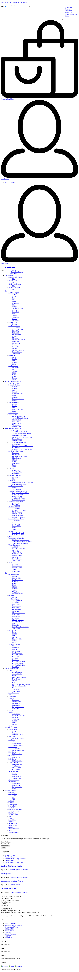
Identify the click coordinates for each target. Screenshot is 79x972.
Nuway (14, 324)
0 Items (12, 99)
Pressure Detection (14, 507)
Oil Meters (15, 503)
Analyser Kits (12, 794)
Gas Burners (12, 355)
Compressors (16, 454)
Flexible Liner (12, 280)
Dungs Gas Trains (17, 494)
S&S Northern (16, 489)
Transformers (16, 353)
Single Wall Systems (14, 284)
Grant (14, 583)
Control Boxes (16, 334)
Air (13, 522)
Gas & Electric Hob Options (21, 684)
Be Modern (15, 367)
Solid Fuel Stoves (13, 771)
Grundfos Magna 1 (18, 533)
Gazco (14, 374)
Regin (10, 818)
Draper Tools (12, 806)
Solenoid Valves (17, 439)
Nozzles (14, 623)
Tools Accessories (10, 790)
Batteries (11, 801)
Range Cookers (13, 762)
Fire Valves (15, 647)
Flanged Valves (17, 555)
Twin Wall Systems (14, 287)
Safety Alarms (12, 414)
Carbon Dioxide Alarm (19, 416)
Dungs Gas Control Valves (20, 493)
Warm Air (11, 562)
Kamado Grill (12, 747)
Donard (14, 721)
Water (14, 529)
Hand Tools (12, 813)
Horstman (15, 395)
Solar (10, 536)
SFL (13, 279)
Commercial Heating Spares (12, 881)
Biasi (13, 300)
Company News (10, 855)
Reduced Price (12, 273)
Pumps (14, 465)
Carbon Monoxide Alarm (20, 418)
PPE (9, 816)
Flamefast (15, 487)
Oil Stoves (11, 755)
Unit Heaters (16, 571)
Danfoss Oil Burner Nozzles (11, 866)
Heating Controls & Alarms (13, 381)
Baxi (13, 298)
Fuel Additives (16, 651)
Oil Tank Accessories (18, 661)
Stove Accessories (13, 780)
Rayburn (11, 698)
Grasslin (14, 392)
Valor (14, 380)
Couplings (15, 611)
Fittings (14, 649)
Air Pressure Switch (18, 329)
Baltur (14, 357)
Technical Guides (10, 857)
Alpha (14, 294)
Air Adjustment (17, 601)
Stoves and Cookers (11, 728)
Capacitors (15, 333)
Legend (14, 378)
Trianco (14, 590)
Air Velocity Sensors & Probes (21, 433)
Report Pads (12, 820)
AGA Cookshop (17, 674)
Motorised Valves (13, 402)
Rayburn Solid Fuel (18, 707)
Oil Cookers (16, 769)
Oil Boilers (11, 595)
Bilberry (14, 774)
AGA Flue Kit (16, 743)
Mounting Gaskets (18, 350)
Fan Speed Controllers (19, 435)
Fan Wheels (16, 341)
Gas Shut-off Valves (18, 498)
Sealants (10, 821)
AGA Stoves (16, 783)
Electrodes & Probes (18, 340)
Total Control (16, 691)
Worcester (15, 320)
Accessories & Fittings (15, 277)
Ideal (13, 305)
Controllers (11, 480)
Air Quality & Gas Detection (17, 442)
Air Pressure (16, 508)
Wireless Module (17, 427)
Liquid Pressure (17, 512)
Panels (14, 461)
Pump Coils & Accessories (20, 627)
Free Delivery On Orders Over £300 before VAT (15, 2)
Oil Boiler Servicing (8, 888)
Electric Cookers (17, 764)
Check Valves (16, 552)
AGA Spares (6, 873)
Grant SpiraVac (17, 472)
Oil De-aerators (17, 653)
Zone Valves (16, 560)
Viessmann (15, 317)
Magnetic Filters (13, 815)
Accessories (16, 444)
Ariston (14, 296)
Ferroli (14, 301)
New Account (5, 179)
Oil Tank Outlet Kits (18, 665)
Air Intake (15, 602)
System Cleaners (13, 828)
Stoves (10, 726)
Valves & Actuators (14, 545)
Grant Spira (15, 470)
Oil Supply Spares (14, 644)
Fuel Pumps (16, 616)
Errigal (14, 722)
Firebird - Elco (16, 578)
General (14, 345)
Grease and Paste (13, 811)
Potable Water (16, 526)
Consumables (12, 804)
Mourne (14, 724)
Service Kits (16, 708)
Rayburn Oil (16, 705)
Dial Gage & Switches (19, 510)
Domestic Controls (14, 385)
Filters (14, 646)
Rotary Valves (16, 557)
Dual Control (16, 679)
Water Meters (16, 505)
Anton (14, 795)
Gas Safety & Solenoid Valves (17, 491)
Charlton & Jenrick (18, 738)
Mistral (14, 587)
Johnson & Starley (18, 308)
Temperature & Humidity (16, 538)
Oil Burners (12, 630)
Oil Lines (15, 658)
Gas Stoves (11, 740)
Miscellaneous (16, 458)
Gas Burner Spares (14, 326)
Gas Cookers (16, 766)
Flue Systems (9, 275)
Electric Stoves (13, 729)
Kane (14, 797)
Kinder (14, 376)
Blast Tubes (15, 331)
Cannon (14, 371)
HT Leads (15, 346)
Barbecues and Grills (18, 750)
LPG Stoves (12, 752)
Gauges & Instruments (15, 809)
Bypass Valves (16, 524)
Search (3, 847)
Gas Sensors (16, 447)
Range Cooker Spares (11, 668)
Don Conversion (13, 693)
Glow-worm (16, 303)
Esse (9, 694)
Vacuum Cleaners (13, 832)
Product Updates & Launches (14, 862)
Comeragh (15, 719)
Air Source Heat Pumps (15, 451)
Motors (14, 348)
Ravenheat (15, 312)
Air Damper (16, 327)
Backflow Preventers (18, 548)
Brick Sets (15, 700)
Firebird (14, 576)
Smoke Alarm (16, 423)
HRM (14, 585)
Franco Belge (16, 757)
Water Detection (17, 440)
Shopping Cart (5, 99)
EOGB (14, 637)
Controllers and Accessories (20, 456)
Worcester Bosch (17, 594)
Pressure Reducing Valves (16, 519)
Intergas (14, 306)
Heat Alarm (15, 421)
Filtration (13, 270)
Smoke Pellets (12, 825)
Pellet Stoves (12, 759)
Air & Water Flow (14, 430)
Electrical (15, 338)
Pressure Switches (17, 515)
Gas (6, 291)
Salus (14, 411)
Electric (14, 681)
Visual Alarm (16, 425)
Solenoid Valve (17, 352)
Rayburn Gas (16, 703)
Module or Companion (19, 686)
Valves (14, 467)
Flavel (14, 373)
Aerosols (11, 792)
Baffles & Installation (18, 715)
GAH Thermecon (17, 580)
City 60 (14, 675)
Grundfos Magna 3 (18, 534)
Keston (14, 310)
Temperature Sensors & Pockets (22, 541)
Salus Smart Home (18, 399)
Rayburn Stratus (17, 787)
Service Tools (12, 823)
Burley (14, 369)
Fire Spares (11, 736)
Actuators (15, 547)
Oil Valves (15, 667)
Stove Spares (12, 781)
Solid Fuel (15, 689)
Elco (13, 360)
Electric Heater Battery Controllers (22, 482)
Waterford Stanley (17, 734)
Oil (6, 573)
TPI (13, 799)
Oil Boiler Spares (13, 574)
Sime (13, 313)
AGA (10, 670)
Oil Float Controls (17, 654)
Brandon (15, 717)
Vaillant (14, 315)
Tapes (10, 830)
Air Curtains (16, 564)
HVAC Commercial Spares (13, 428)
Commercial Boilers (14, 475)
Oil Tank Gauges (17, 663)
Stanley (10, 712)
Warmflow (15, 592)
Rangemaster (12, 696)
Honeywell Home (17, 393)
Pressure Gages (17, 514)
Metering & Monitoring (15, 501)
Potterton (15, 397)
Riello (14, 364)
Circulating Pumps (14, 383)
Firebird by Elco (17, 639)
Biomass (11, 468)
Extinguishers (16, 420)
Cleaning (11, 802)
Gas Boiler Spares (13, 293)
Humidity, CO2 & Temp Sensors (22, 449)
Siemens (14, 400)
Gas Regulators (17, 496)
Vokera (14, 319)
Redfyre (10, 710)
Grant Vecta (16, 473)
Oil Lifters (15, 656)
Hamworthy (16, 477)
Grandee (15, 581)
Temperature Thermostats (20, 543)
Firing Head (16, 343)
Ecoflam (14, 359)
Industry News (9, 860)
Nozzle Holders (17, 621)
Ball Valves (15, 550)
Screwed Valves (17, 559)
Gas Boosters (12, 322)
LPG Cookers (16, 768)
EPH (13, 390)
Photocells (15, 625)
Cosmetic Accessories (19, 677)
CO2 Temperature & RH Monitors (22, 446)
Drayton (14, 388)
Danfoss (14, 387)
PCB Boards (16, 463)
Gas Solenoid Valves (18, 500)
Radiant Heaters (17, 567)
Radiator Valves (13, 413)
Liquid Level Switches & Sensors (22, 437)
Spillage (10, 827)
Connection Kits (17, 554)
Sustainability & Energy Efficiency (15, 858)
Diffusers (15, 336)
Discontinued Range (17, 272)
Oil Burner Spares (13, 599)
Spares (14, 527)
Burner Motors (16, 606)
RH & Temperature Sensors (20, 540)
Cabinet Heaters (17, 566)
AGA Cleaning (17, 672)
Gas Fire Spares (13, 366)
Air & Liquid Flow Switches (21, 432)
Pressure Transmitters (18, 517)
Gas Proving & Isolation (15, 486)
